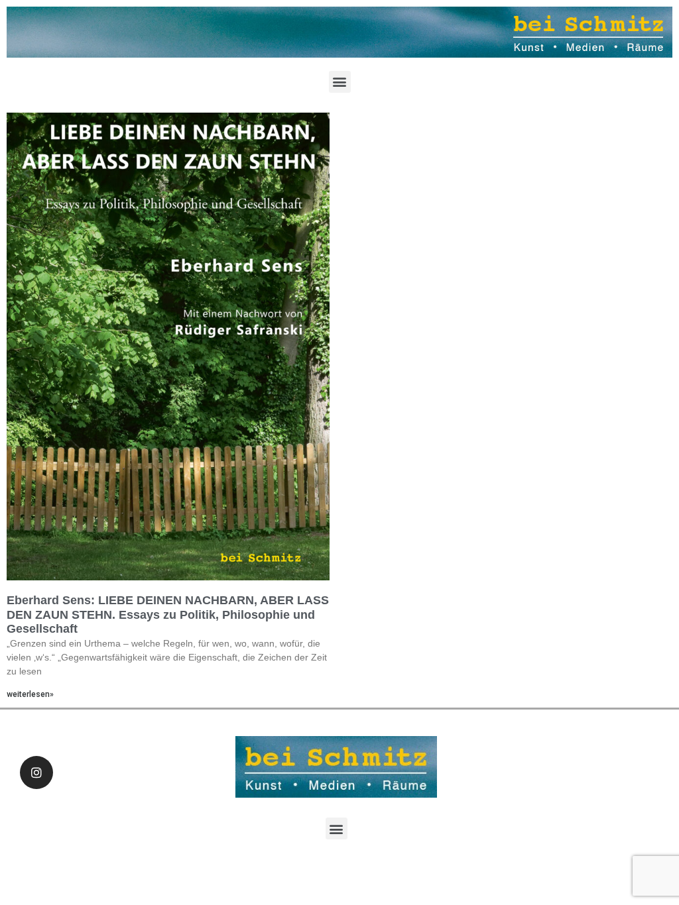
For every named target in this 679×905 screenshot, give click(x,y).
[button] (340, 82)
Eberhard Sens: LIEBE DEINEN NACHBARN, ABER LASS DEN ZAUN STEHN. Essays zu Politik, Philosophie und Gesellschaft (168, 614)
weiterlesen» (30, 694)
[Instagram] (36, 772)
